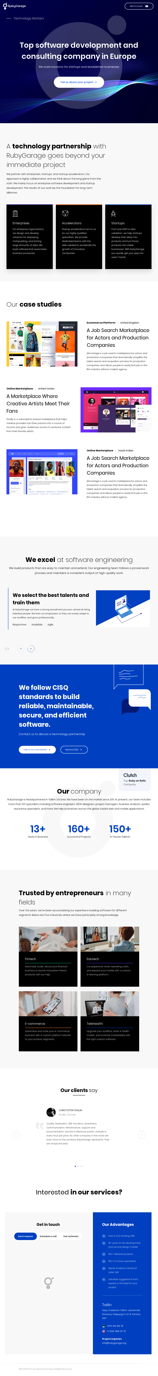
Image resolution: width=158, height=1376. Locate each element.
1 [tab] (75, 1166)
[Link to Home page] (14, 6)
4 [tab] (82, 1166)
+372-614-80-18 (115, 1325)
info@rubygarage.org (114, 1343)
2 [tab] (77, 1166)
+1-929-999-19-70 (116, 1331)
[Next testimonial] (141, 1134)
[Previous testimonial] (16, 1134)
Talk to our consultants (35, 749)
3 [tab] (80, 1166)
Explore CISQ (71, 749)
